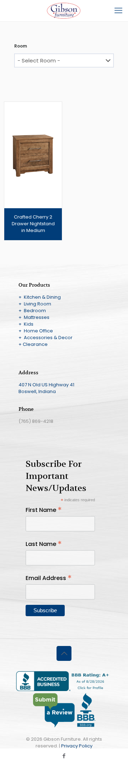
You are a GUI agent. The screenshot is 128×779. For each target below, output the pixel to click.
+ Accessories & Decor (45, 337)
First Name (44, 510)
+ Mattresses (33, 317)
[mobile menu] (118, 11)
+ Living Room (34, 303)
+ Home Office (35, 330)
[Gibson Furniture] (64, 11)
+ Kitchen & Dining (39, 297)
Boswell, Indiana (37, 391)
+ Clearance (33, 344)
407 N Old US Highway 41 (46, 384)
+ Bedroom (32, 310)
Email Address (49, 578)
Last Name (44, 544)
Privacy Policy (76, 745)
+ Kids (25, 324)
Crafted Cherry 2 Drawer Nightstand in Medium (33, 224)
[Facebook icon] (64, 755)
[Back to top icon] (64, 653)
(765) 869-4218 (35, 421)
